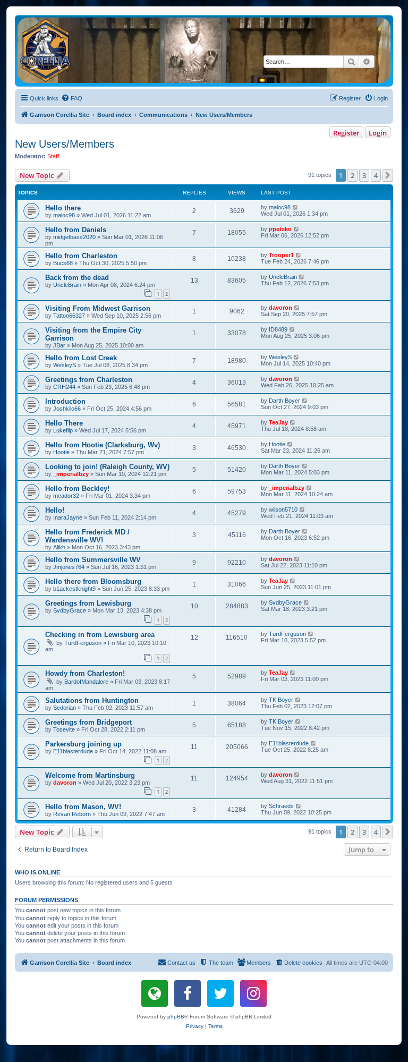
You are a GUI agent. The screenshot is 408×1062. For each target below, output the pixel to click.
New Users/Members (64, 144)
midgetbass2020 (74, 237)
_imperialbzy (71, 474)
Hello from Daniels (75, 230)
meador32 (66, 495)
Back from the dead (77, 278)
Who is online (37, 872)
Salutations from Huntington (92, 700)
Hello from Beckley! (77, 488)
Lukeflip (63, 430)
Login (378, 133)
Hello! (54, 510)
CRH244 (64, 387)
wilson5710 (283, 509)
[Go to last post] (295, 207)
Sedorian (64, 707)
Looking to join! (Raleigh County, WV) (107, 467)
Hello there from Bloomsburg (93, 581)
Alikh (59, 547)
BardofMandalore (86, 681)
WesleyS (64, 365)
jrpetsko (280, 229)
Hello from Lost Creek (81, 358)
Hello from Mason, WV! (83, 807)
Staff (53, 156)
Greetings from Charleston (88, 380)
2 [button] (352, 175)
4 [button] (376, 175)
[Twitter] (220, 993)
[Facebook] (187, 993)
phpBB (175, 1016)
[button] (387, 175)
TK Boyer (281, 699)
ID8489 (278, 329)
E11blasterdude (73, 751)
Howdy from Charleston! (85, 673)
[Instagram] (253, 993)
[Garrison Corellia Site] (204, 50)
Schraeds (281, 806)
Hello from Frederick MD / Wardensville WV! (87, 536)
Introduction (65, 401)
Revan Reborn (72, 814)
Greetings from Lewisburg (88, 603)
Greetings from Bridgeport (88, 722)
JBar (59, 345)
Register (346, 133)
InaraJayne (67, 517)
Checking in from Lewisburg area (100, 635)
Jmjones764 (68, 567)
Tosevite (64, 729)
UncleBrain (67, 285)
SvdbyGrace (69, 610)
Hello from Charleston (81, 256)
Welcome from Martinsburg (90, 775)
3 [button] (364, 175)
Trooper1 (281, 255)
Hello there (63, 208)
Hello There (64, 423)
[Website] (154, 993)
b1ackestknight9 (74, 588)
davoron (280, 307)
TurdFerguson (82, 643)
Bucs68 (63, 263)
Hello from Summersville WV (93, 560)
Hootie (61, 452)
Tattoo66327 (69, 315)
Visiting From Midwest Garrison (97, 308)
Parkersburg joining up (83, 744)
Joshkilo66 (67, 408)
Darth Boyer (284, 400)
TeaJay (278, 422)
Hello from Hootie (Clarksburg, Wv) (102, 445)
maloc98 (64, 215)
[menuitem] (71, 98)
